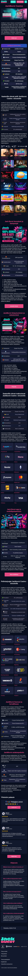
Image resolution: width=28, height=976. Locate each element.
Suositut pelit (3, 146)
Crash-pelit (15, 146)
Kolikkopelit (22, 146)
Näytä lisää (14, 856)
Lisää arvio (14, 807)
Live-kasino (8, 146)
